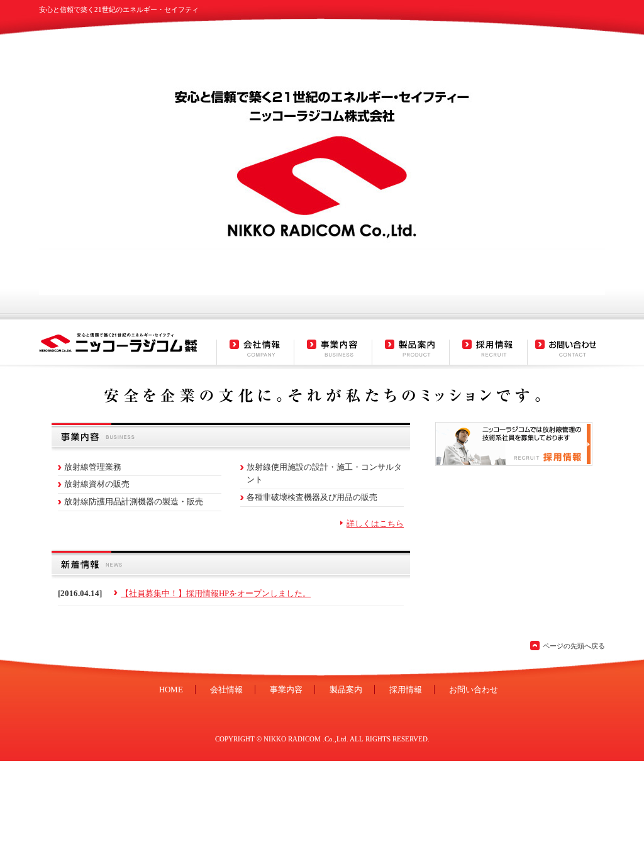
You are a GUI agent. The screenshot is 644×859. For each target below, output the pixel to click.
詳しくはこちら (375, 523)
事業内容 (286, 689)
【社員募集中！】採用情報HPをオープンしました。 (216, 593)
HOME (171, 689)
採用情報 (405, 689)
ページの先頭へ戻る (574, 646)
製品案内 (346, 689)
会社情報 (226, 689)
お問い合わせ (473, 689)
